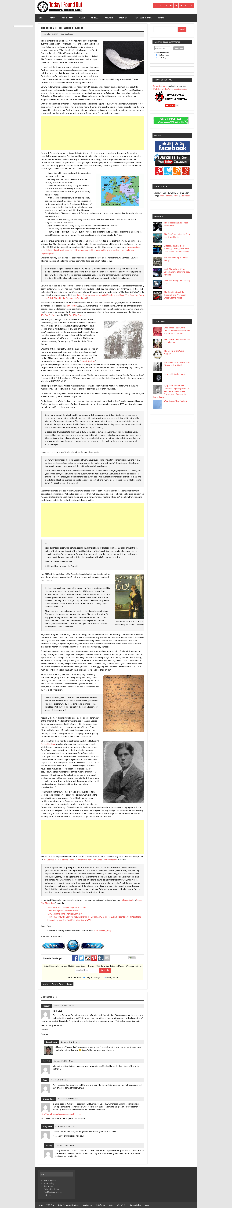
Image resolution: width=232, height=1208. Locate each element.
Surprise (52, 17)
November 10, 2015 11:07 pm (64, 1006)
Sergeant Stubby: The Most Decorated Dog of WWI (69, 920)
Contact (161, 17)
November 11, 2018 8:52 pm (65, 1126)
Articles (95, 17)
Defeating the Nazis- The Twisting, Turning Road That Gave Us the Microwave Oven (176, 249)
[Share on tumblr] (101, 958)
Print (162, 196)
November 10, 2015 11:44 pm (71, 1042)
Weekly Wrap (112, 977)
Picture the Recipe (51, 1189)
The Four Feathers (48, 315)
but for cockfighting (102, 930)
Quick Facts (124, 17)
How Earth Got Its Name (174, 374)
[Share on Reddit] (88, 958)
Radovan (46, 1006)
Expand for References (52, 936)
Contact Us (87, 1205)
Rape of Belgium (87, 361)
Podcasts (109, 17)
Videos (82, 17)
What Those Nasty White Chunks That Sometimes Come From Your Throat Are (177, 331)
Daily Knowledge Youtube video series (170, 89)
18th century (71, 306)
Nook (176, 196)
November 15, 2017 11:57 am (68, 1099)
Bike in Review (50, 1180)
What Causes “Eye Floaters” (175, 401)
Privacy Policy (135, 1205)
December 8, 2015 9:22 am (60, 1080)
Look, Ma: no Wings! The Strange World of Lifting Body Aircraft (177, 272)
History (69, 984)
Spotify (132, 900)
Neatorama (48, 1186)
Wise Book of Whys (143, 17)
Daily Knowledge (93, 977)
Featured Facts (57, 984)
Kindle (169, 196)
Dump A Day (49, 1183)
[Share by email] (107, 958)
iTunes (125, 900)
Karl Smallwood (67, 34)
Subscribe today (160, 86)
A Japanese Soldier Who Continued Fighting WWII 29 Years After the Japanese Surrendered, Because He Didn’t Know (171, 391)
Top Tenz (47, 1195)
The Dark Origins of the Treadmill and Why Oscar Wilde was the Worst (175, 295)
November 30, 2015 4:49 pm (63, 1061)
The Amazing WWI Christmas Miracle (63, 911)
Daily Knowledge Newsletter (68, 1205)
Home (40, 17)
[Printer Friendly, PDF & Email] (132, 959)
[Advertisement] (93, 133)
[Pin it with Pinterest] (94, 958)
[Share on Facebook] (75, 958)
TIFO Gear (50, 1205)
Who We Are (121, 1205)
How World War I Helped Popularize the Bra (66, 908)
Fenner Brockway (48, 744)
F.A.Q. (111, 1205)
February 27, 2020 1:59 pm (65, 1145)
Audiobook (185, 196)
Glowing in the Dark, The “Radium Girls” (64, 914)
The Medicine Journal (53, 1192)
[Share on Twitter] (81, 958)
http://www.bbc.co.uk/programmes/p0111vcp (61, 1114)
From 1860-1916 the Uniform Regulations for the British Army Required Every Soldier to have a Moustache (94, 917)
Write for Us (67, 17)
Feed (53, 903)
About (147, 1205)
